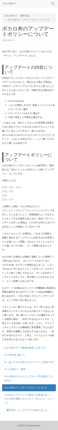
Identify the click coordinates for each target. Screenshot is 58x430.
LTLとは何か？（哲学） (16, 369)
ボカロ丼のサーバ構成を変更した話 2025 (25, 347)
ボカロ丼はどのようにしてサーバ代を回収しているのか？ (29, 378)
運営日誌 (24, 15)
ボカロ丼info (9, 3)
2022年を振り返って (14, 355)
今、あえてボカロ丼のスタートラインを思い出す (29, 362)
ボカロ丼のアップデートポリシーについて (25, 387)
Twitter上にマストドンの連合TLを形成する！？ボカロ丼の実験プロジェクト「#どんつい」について (28, 398)
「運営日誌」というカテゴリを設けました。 (26, 410)
